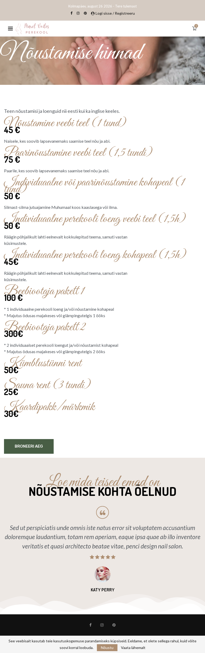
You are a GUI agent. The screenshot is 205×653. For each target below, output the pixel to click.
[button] (5, 549)
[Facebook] (71, 13)
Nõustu (107, 647)
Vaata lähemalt (133, 648)
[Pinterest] (85, 13)
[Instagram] (78, 13)
